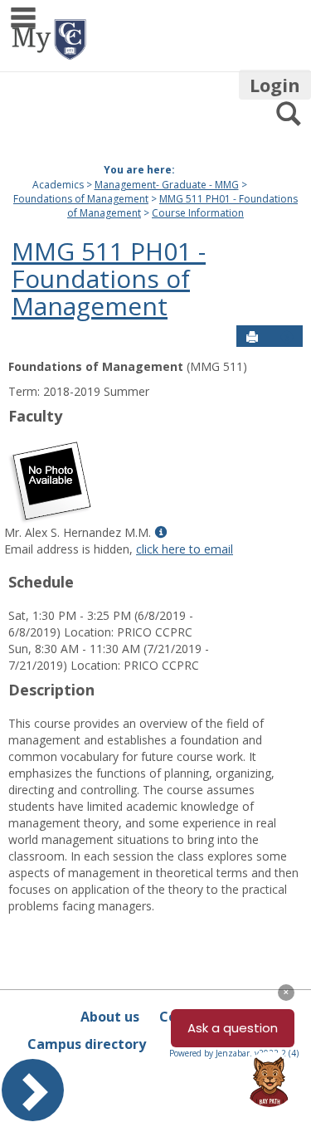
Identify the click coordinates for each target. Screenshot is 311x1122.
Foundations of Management (80, 199)
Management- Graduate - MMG (167, 185)
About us (109, 1016)
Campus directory (86, 1044)
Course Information (198, 213)
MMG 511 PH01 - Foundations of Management (109, 278)
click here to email (184, 549)
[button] (287, 337)
